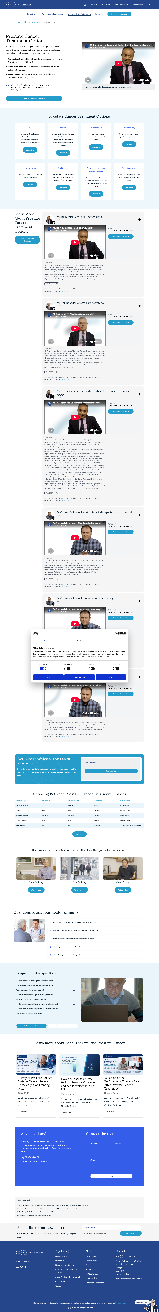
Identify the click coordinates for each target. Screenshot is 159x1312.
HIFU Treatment (62, 1256)
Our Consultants (121, 5)
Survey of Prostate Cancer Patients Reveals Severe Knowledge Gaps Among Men (35, 1083)
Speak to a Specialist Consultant (34, 98)
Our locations (91, 1261)
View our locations (62, 1026)
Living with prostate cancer (79, 14)
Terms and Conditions (95, 1282)
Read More (23, 1112)
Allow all (110, 677)
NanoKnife (59, 1261)
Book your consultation (119, 14)
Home (18, 22)
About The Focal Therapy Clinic (68, 1277)
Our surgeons (91, 1256)
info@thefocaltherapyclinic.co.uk (34, 1161)
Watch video (36, 890)
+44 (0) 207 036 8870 (127, 1256)
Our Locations (137, 5)
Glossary (58, 1286)
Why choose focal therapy (53, 14)
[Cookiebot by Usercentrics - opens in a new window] (116, 633)
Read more (65, 291)
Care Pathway (106, 5)
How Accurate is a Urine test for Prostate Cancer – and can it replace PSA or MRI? (78, 1084)
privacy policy (103, 1233)
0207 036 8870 (32, 1157)
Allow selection (79, 677)
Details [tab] (79, 641)
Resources (99, 14)
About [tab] (112, 641)
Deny (48, 677)
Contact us (122, 1251)
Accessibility (91, 1269)
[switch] (67, 668)
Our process (60, 1281)
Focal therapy (33, 14)
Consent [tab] (47, 641)
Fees (148, 5)
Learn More (30, 150)
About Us (93, 5)
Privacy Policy (91, 1278)
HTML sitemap (92, 1274)
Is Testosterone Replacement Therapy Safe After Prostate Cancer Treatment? (121, 1083)
